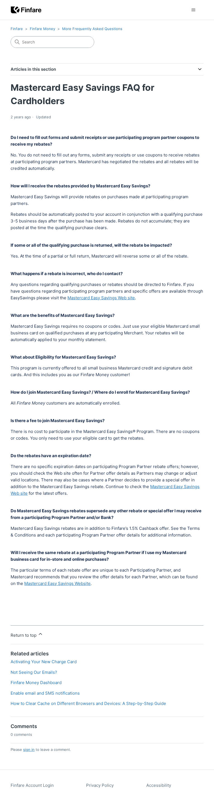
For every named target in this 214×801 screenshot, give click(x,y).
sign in (29, 749)
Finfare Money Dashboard (36, 682)
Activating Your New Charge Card (44, 661)
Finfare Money (42, 28)
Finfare (17, 28)
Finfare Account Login (32, 785)
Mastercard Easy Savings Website (57, 583)
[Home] (26, 10)
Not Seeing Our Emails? (34, 672)
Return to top (24, 635)
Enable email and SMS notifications (45, 693)
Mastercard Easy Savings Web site (101, 297)
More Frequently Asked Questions (92, 28)
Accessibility (158, 785)
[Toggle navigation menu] (193, 10)
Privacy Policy (100, 785)
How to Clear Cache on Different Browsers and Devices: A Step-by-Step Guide (88, 703)
